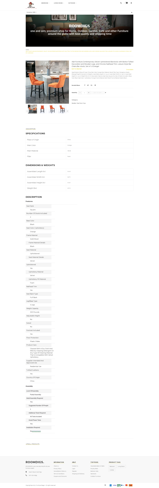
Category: (75, 100)
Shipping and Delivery (78, 473)
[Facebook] (84, 85)
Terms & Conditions (59, 473)
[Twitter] (88, 85)
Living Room (58, 3)
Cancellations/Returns (60, 471)
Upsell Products (32, 444)
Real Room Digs (81, 103)
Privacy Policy (57, 468)
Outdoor (71, 3)
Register (74, 471)
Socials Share (76, 85)
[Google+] (91, 85)
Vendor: (74, 103)
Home (27, 49)
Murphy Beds (94, 468)
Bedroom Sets (94, 471)
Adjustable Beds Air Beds (97, 466)
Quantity (74, 92)
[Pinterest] (95, 85)
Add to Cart (98, 92)
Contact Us (75, 466)
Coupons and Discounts (60, 476)
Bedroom (44, 3)
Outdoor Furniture (95, 476)
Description (30, 129)
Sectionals (93, 473)
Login (73, 468)
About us (56, 466)
